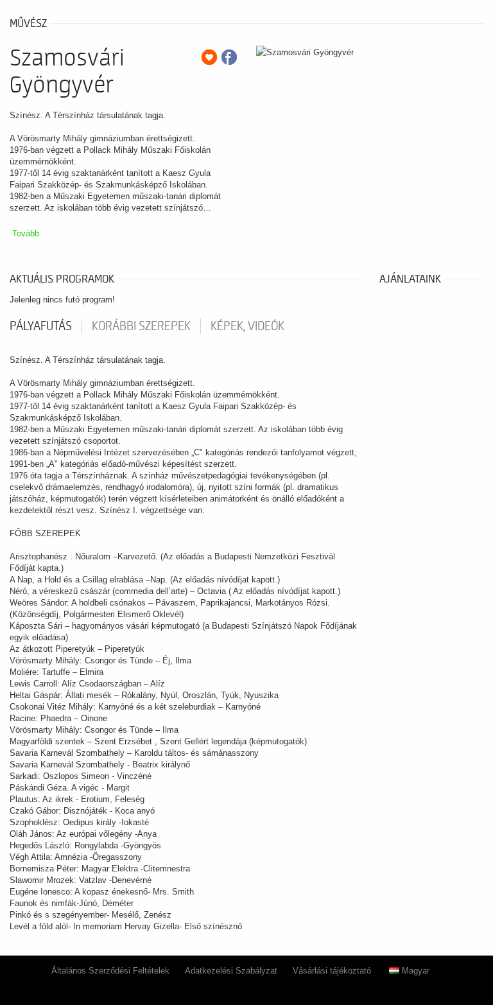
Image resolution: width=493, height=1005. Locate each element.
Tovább (25, 233)
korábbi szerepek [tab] (141, 326)
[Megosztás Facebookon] (229, 57)
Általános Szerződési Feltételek (110, 970)
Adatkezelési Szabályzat (231, 970)
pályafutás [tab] (41, 326)
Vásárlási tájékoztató (332, 970)
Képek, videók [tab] (247, 326)
